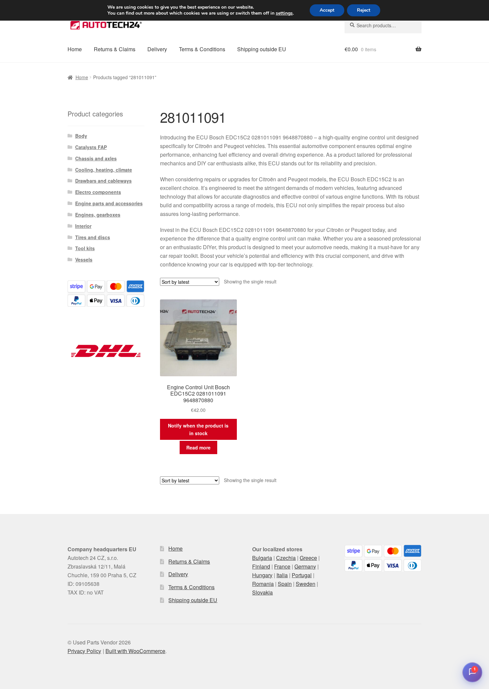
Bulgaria (262, 558)
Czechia (286, 558)
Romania (263, 584)
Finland (261, 566)
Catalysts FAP (91, 147)
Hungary (262, 575)
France (282, 566)
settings (284, 13)
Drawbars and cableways (103, 180)
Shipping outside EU (261, 49)
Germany (305, 566)
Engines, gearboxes (97, 214)
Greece (308, 558)
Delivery (157, 49)
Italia (282, 575)
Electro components (98, 192)
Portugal (302, 575)
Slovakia (262, 592)
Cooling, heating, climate (103, 169)
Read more (198, 447)
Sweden (305, 584)
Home (75, 49)
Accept (327, 10)
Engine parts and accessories (109, 203)
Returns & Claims (114, 49)
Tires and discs (92, 237)
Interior (83, 226)
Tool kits (85, 248)
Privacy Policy (84, 651)
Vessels (83, 259)
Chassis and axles (96, 158)
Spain (285, 584)
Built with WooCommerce (135, 651)
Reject (363, 10)
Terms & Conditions (202, 49)
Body (81, 135)
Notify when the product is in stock (198, 429)
